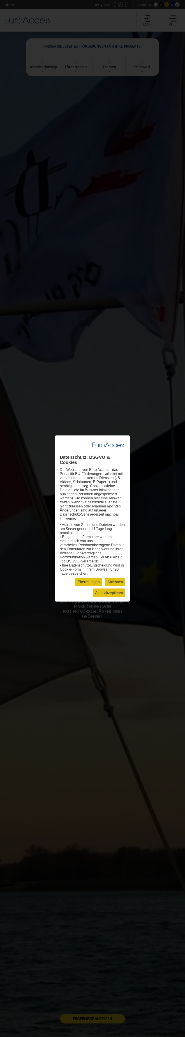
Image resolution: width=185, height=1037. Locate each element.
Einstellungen (89, 582)
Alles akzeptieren (109, 593)
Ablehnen (115, 582)
